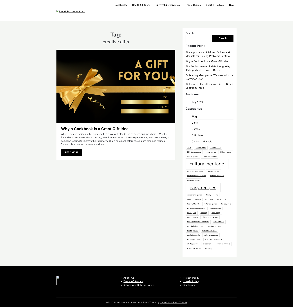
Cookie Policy (191, 281)
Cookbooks (121, 5)
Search (190, 33)
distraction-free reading (196, 176)
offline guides (192, 231)
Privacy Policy (191, 277)
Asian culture (215, 148)
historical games (210, 204)
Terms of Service (133, 281)
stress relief (207, 244)
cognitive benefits (210, 156)
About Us (128, 277)
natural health (218, 222)
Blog (194, 116)
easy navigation (193, 180)
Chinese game (225, 152)
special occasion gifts (213, 239)
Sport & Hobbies (215, 5)
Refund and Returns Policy (138, 285)
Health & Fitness (141, 5)
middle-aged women (210, 217)
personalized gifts (209, 231)
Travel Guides (193, 5)
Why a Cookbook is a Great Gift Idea (95, 128)
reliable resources (211, 235)
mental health (192, 217)
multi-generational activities (198, 222)
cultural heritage (207, 163)
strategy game (193, 244)
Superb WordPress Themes (173, 302)
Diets (195, 122)
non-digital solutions (195, 226)
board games (211, 152)
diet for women (213, 171)
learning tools (215, 208)
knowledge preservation (196, 208)
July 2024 (197, 102)
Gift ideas (197, 135)
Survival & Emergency (168, 5)
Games (196, 128)
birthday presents (194, 152)
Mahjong (204, 213)
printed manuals (193, 235)
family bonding (212, 195)
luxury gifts (191, 213)
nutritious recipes (214, 226)
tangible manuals (223, 244)
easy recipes (203, 187)
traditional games (194, 248)
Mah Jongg (216, 213)
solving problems (194, 239)
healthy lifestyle (193, 204)
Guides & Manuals (202, 141)
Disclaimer (189, 285)
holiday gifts (226, 204)
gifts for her (221, 199)
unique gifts (210, 248)
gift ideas (209, 199)
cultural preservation (195, 171)
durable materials (217, 176)
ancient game (201, 148)
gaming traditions (194, 199)
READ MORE (71, 152)
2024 (189, 148)
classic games (192, 156)
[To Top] (285, 300)
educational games (194, 195)
